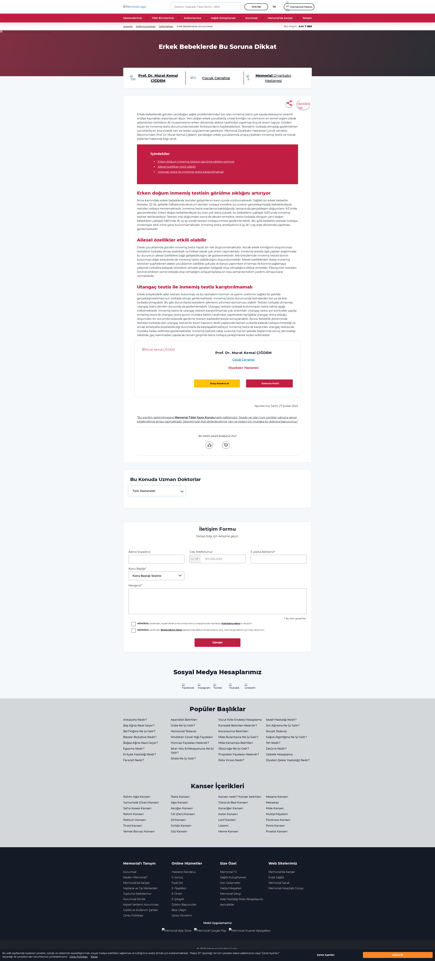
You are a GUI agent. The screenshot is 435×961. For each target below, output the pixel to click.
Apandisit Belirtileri (184, 719)
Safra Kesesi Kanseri (137, 808)
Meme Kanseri (228, 831)
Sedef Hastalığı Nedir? (281, 719)
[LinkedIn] (249, 687)
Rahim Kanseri (133, 814)
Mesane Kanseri (277, 796)
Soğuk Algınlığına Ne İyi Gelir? (286, 737)
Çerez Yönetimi (182, 915)
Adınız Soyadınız (139, 551)
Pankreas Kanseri (278, 820)
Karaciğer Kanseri (230, 808)
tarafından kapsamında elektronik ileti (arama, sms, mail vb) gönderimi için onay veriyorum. (201, 630)
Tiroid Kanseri (132, 825)
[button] (237, 7)
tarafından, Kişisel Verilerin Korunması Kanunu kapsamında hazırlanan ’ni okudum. (195, 623)
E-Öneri (177, 893)
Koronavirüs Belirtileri (233, 731)
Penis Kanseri (275, 825)
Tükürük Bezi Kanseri (233, 802)
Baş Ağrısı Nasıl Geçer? (138, 725)
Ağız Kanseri (179, 802)
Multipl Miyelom (277, 814)
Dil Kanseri (178, 820)
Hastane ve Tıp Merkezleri (140, 888)
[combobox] (156, 491)
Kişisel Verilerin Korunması (141, 904)
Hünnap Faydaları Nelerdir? (190, 742)
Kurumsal (252, 18)
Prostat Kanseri (277, 831)
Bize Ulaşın (179, 910)
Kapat (94, 956)
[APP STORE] (178, 930)
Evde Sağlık (276, 877)
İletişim (307, 18)
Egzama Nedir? (133, 748)
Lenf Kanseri (227, 820)
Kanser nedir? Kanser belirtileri (239, 796)
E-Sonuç (177, 877)
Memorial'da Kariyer (280, 18)
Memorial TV (228, 872)
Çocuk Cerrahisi (243, 359)
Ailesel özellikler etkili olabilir (177, 166)
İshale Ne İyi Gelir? (183, 758)
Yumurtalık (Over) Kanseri (141, 802)
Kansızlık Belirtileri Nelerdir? (237, 725)
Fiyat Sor (177, 882)
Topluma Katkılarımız (137, 893)
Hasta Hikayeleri (230, 888)
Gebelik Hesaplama (279, 754)
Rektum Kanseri (134, 820)
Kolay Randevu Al (219, 383)
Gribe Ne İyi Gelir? (183, 725)
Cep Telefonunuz (201, 555)
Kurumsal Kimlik (134, 899)
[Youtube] (233, 687)
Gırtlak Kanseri (181, 825)
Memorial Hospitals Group (285, 888)
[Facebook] (186, 687)
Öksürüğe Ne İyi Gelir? (233, 748)
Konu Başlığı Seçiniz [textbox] (147, 575)
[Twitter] (217, 687)
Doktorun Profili (270, 383)
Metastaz (272, 802)
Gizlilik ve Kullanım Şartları (140, 910)
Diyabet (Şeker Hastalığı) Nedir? (288, 760)
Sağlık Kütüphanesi (223, 18)
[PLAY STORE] (210, 930)
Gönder (217, 642)
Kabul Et (398, 955)
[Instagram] (202, 687)
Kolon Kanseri (228, 814)
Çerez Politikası (78, 956)
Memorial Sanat (279, 882)
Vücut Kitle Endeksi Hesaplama (240, 719)
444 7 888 (305, 26)
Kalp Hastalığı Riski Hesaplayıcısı (241, 899)
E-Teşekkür (179, 888)
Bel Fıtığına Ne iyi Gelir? (139, 731)
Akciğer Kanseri (182, 808)
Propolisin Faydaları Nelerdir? (238, 754)
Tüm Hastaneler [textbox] (144, 491)
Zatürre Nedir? (276, 748)
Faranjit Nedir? (133, 760)
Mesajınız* (135, 585)
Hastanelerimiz (132, 18)
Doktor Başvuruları (184, 904)
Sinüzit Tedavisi (276, 731)
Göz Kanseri (179, 831)
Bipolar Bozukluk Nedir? (139, 737)
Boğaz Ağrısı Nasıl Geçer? (140, 742)
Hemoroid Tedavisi (183, 731)
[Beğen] (209, 445)
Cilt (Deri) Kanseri (183, 814)
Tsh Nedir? (273, 742)
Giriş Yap (256, 6)
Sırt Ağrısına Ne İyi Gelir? (283, 725)
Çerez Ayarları (325, 955)
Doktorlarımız (192, 18)
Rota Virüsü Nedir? (231, 760)
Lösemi (223, 825)
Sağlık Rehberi (166, 26)
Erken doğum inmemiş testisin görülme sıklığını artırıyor (196, 161)
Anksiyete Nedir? (135, 719)
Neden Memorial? (135, 877)
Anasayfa (128, 26)
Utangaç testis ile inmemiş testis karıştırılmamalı (191, 171)
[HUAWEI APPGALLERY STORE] (251, 930)
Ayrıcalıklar (227, 904)
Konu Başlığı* (144, 572)
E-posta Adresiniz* (263, 551)
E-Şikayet (178, 899)
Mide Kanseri (275, 808)
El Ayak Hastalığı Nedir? (139, 754)
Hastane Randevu (184, 872)
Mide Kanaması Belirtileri (235, 742)
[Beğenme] (226, 445)
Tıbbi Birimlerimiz (163, 18)
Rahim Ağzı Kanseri (136, 796)
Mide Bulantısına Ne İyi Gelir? (238, 737)
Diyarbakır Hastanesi (243, 367)
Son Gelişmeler (230, 882)
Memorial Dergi (230, 893)
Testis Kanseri (180, 796)
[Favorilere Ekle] (303, 104)
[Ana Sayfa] (134, 7)
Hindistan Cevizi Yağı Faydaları (192, 737)
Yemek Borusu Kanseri (139, 831)
